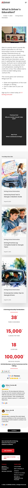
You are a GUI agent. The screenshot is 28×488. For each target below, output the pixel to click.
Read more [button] (4, 400)
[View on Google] (3, 385)
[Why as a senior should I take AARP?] (14, 117)
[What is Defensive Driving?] (14, 136)
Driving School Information (12, 191)
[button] (26, 2)
